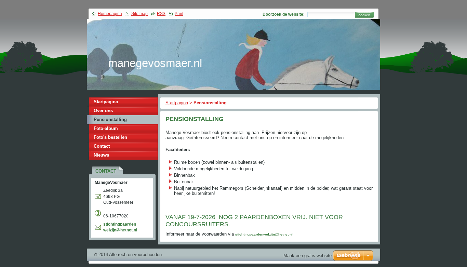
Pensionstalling (110, 119)
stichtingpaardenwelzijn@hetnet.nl (264, 234)
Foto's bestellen (110, 137)
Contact (102, 146)
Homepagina (110, 14)
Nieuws (101, 155)
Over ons (103, 110)
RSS (161, 14)
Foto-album (106, 128)
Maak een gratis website (307, 255)
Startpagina (176, 102)
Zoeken (364, 15)
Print (179, 14)
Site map (139, 14)
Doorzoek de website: (284, 14)
